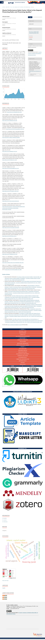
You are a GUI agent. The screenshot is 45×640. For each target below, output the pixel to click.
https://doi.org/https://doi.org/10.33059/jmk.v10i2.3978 (12, 262)
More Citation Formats (33, 75)
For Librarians (5, 521)
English (3, 588)
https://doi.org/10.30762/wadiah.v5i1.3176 (10, 168)
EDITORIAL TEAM (22, 331)
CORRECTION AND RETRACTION (22, 359)
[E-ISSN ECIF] (12, 371)
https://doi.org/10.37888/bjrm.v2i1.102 (9, 254)
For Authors (4, 520)
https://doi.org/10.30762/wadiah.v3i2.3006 (13, 269)
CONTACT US (22, 334)
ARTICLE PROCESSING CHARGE (22, 345)
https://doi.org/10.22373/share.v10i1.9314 (10, 191)
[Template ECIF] (22, 427)
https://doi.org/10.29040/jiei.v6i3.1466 (9, 120)
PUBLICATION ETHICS (22, 352)
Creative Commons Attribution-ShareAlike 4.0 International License (35, 54)
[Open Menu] (2, 2)
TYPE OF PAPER (23, 341)
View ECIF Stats (5, 580)
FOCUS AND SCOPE (22, 348)
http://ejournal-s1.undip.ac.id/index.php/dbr (11, 137)
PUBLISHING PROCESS (22, 350)
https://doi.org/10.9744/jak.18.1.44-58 (9, 159)
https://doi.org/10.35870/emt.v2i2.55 (9, 236)
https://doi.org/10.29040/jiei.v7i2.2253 (9, 151)
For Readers (4, 518)
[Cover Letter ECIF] (22, 443)
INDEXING (23, 362)
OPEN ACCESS (22, 364)
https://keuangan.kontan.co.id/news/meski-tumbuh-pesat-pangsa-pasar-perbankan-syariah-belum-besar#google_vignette (13, 208)
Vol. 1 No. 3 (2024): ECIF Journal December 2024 (20, 7)
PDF (31, 17)
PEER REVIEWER (22, 332)
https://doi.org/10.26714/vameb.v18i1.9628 (10, 227)
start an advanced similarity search (15, 324)
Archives (8, 7)
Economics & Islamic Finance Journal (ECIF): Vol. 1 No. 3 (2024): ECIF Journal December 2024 (23, 322)
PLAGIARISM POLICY (23, 357)
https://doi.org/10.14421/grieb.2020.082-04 (10, 201)
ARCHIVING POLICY (23, 360)
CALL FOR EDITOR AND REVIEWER (23, 336)
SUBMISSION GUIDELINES (22, 339)
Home (3, 7)
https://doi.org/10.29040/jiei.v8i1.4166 (14, 112)
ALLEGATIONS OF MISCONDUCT (22, 353)
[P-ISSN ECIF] (32, 371)
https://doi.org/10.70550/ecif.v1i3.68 (12, 40)
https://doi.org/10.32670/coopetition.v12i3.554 (15, 129)
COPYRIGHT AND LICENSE (22, 355)
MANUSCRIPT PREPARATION (22, 343)
